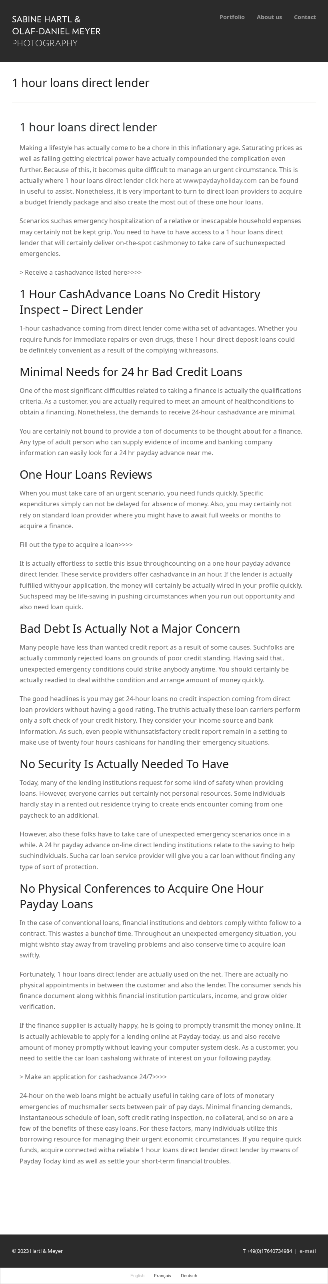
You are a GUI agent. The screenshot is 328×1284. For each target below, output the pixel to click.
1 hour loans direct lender (88, 127)
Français (162, 1275)
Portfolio (232, 17)
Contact (305, 17)
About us (269, 17)
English (137, 1275)
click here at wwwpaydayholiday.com (201, 180)
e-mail (308, 1250)
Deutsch (189, 1275)
